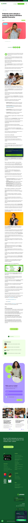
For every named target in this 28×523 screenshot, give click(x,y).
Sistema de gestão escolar (18, 455)
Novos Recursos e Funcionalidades (17, 463)
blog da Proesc (14, 303)
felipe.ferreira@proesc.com (12, 299)
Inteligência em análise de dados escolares (19, 465)
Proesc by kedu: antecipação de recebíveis (19, 467)
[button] (26, 4)
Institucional (6, 463)
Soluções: (16, 453)
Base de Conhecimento (18, 484)
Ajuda (16, 482)
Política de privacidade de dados (8, 469)
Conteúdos (16, 473)
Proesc (6, 272)
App (4, 453)
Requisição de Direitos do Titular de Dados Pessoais (19, 487)
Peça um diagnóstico (11, 297)
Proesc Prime (16, 461)
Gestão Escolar (23, 20)
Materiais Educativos (17, 477)
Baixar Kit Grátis (25, 0)
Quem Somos (5, 465)
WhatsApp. (9, 301)
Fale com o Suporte (17, 485)
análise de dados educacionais (10, 106)
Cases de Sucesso (17, 476)
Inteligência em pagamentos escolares (18, 469)
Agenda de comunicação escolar (19, 456)
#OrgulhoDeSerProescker (7, 468)
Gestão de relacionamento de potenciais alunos (18, 459)
